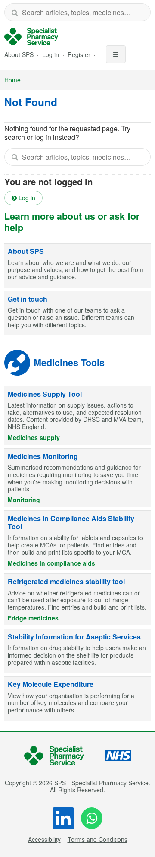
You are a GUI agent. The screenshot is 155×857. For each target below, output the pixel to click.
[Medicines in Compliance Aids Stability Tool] (77, 540)
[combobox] (77, 12)
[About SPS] (77, 266)
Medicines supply (34, 437)
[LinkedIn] (63, 818)
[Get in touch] (77, 313)
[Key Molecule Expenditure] (77, 699)
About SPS (19, 54)
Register (80, 54)
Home (12, 80)
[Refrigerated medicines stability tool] (77, 599)
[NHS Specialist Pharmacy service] (31, 36)
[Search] (14, 12)
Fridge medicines (33, 617)
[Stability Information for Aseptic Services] (77, 651)
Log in (51, 54)
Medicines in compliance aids (51, 563)
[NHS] (59, 755)
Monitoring (24, 499)
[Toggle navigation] (116, 54)
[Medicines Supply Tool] (77, 415)
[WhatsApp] (91, 818)
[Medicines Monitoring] (77, 478)
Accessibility (44, 839)
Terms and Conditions (97, 839)
